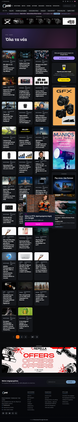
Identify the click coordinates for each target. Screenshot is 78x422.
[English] (75, 1)
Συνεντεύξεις (30, 409)
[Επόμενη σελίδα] (37, 337)
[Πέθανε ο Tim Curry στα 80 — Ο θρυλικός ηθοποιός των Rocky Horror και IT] (41, 155)
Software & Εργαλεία (67, 399)
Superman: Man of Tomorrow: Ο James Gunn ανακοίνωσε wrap (9, 92)
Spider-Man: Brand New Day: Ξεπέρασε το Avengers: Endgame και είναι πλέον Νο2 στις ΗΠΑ (9, 194)
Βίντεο (23, 5)
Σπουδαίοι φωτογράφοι (21, 10)
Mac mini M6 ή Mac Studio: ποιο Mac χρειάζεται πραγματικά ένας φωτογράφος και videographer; (9, 244)
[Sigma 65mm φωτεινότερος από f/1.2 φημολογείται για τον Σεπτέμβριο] (25, 106)
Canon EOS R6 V (51, 10)
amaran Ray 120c (61, 10)
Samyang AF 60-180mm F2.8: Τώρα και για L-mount (9, 167)
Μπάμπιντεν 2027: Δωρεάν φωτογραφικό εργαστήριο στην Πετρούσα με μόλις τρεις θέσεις (41, 69)
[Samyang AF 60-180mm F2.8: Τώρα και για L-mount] (9, 155)
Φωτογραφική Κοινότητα (68, 397)
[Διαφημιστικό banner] (39, 21)
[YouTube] (68, 1)
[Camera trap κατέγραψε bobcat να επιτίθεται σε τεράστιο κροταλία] (9, 131)
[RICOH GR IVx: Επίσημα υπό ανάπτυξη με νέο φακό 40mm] (9, 207)
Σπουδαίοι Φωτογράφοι (68, 395)
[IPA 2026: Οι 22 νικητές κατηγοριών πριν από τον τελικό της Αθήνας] (9, 54)
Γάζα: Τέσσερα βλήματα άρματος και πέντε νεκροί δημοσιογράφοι (41, 118)
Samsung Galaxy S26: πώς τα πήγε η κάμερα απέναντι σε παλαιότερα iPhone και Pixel (25, 244)
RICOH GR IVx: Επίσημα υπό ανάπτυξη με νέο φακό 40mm (8, 220)
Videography (22, 137)
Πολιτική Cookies (49, 407)
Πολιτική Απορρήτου (50, 405)
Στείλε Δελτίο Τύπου (33, 10)
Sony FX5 (11, 10)
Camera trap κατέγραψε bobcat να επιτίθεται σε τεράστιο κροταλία (9, 144)
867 (33, 337)
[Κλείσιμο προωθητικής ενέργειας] (53, 196)
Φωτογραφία (17, 5)
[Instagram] (65, 1)
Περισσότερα (56, 5)
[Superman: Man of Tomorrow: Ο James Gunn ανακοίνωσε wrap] (9, 81)
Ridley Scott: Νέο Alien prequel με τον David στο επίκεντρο (24, 65)
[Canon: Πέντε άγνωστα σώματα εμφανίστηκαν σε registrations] (41, 81)
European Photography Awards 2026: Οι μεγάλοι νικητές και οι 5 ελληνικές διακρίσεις (8, 325)
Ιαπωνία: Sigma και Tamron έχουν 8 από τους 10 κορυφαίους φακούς (25, 168)
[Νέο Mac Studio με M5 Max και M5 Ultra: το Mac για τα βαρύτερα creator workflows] (25, 256)
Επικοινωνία (7, 405)
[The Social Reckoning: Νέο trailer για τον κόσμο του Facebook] (9, 106)
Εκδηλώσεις (41, 5)
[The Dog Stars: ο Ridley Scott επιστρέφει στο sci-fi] (41, 231)
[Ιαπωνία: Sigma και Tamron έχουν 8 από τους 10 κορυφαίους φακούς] (25, 155)
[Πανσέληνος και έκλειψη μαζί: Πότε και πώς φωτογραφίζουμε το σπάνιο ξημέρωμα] (9, 286)
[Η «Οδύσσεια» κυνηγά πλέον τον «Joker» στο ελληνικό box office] (41, 286)
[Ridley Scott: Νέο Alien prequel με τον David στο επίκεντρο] (25, 54)
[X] (70, 1)
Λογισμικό (43, 10)
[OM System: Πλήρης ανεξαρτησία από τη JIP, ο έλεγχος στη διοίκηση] (41, 131)
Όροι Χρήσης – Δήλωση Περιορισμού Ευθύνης (51, 402)
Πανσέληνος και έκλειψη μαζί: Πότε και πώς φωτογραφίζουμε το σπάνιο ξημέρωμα (8, 299)
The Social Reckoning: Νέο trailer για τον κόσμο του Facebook (8, 118)
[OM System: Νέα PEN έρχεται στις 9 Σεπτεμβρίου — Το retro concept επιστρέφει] (41, 181)
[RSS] (72, 1)
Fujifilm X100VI (70, 10)
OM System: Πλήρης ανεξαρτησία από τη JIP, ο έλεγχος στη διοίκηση (41, 144)
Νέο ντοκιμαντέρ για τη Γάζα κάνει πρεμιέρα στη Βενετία (24, 297)
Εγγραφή (70, 382)
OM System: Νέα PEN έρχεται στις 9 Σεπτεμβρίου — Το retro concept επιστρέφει (41, 194)
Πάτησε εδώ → (65, 58)
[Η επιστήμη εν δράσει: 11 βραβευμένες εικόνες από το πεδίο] (25, 311)
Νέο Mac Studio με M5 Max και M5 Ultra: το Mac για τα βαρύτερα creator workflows (25, 268)
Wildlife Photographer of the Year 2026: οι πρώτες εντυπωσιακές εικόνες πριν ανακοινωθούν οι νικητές (8, 272)
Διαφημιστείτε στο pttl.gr (51, 399)
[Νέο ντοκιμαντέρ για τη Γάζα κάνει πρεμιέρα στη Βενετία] (25, 286)
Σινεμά (28, 5)
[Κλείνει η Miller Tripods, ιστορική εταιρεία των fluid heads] (25, 131)
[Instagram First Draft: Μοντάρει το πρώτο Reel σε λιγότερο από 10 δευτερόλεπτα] (25, 81)
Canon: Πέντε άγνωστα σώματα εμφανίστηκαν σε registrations (41, 93)
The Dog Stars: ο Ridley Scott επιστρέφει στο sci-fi (41, 242)
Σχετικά (47, 397)
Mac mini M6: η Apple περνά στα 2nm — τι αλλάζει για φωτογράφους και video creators (41, 268)
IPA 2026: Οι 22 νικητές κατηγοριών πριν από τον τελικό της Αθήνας (8, 68)
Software (34, 5)
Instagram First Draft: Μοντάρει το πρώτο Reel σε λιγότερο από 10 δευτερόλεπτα (24, 94)
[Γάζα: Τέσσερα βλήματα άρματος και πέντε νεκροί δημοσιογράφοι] (41, 106)
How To (11, 5)
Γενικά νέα (48, 5)
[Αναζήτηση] (75, 6)
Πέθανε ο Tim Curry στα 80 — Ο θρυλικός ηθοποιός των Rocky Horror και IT (41, 168)
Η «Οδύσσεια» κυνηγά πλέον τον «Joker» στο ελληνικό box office (41, 298)
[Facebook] (63, 1)
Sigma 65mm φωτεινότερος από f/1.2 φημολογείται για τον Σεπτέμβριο (25, 119)
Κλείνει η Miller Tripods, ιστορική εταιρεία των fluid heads (25, 143)
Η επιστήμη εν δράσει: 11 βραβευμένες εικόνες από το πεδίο (24, 324)
